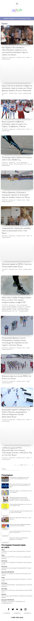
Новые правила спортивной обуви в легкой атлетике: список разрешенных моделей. (19, 478)
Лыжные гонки (21, 57)
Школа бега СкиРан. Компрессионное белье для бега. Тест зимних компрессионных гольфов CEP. (16, 299)
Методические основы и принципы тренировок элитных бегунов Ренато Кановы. (20, 525)
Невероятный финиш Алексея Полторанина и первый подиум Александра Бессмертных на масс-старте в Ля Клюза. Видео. (15, 341)
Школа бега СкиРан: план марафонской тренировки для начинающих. (19, 538)
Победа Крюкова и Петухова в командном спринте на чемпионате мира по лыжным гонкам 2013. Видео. (16, 194)
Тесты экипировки (22, 162)
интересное (12, 57)
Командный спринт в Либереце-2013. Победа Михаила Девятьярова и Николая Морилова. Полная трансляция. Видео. (16, 413)
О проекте (6, 613)
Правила (17, 613)
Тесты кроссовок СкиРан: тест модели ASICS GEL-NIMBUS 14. (17, 158)
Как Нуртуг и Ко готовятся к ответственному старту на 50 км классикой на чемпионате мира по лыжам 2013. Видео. (15, 51)
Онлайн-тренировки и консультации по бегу (17, 18)
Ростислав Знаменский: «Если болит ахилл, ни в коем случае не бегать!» (20, 531)
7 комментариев (23, 311)
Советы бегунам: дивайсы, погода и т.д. (13, 306)
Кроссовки (5, 164)
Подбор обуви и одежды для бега (16, 307)
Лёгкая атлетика (18, 164)
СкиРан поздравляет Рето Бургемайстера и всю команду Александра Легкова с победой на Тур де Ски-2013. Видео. (17, 451)
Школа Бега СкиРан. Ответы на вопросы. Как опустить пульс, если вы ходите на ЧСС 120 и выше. (20, 485)
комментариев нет (7, 201)
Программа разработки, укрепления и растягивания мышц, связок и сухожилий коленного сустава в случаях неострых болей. (20, 499)
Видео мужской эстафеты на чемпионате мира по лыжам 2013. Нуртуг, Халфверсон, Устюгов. (14, 124)
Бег (25, 164)
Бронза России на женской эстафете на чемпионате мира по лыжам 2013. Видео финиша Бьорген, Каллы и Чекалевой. (17, 88)
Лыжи (28, 57)
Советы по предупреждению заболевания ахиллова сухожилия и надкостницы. (21, 511)
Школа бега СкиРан (23, 309)
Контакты (27, 613)
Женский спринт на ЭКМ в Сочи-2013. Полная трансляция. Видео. (17, 265)
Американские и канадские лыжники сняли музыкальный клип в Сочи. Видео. (16, 230)
